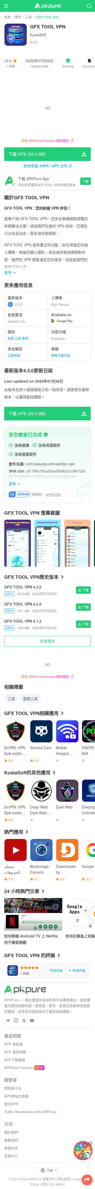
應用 (18, 17)
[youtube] (32, 1021)
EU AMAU (57, 1184)
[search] (89, 6)
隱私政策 (64, 1179)
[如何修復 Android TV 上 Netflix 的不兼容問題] (33, 914)
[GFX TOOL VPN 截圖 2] (77, 543)
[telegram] (7, 1021)
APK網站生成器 (16, 1095)
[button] (68, 63)
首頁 (7, 17)
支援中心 (11, 1155)
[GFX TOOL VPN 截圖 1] (47, 543)
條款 (44, 1184)
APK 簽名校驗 (15, 1051)
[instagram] (15, 1021)
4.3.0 (18, 304)
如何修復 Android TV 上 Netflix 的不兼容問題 (31, 939)
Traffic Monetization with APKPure (30, 1111)
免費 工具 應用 (18, 338)
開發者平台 (12, 1088)
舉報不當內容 (60, 355)
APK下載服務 (14, 1059)
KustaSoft (38, 34)
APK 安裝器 (13, 1043)
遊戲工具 (30, 698)
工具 (28, 17)
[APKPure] (47, 6)
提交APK (11, 1103)
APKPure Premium (18, 1067)
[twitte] (24, 1021)
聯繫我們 (11, 1140)
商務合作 (11, 1147)
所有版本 (47, 641)
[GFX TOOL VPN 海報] (17, 543)
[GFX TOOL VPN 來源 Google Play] (62, 321)
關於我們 (11, 1132)
